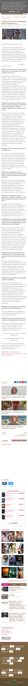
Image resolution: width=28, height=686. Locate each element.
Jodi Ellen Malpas (9, 511)
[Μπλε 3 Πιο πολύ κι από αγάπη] (12, 577)
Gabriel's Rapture (9, 515)
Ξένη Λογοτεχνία (18, 670)
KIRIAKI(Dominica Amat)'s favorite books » (17, 581)
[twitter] (12, 680)
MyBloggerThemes (14, 684)
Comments (22, 584)
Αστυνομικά (5, 658)
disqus (18, 440)
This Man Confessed (10, 510)
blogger (14, 440)
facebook (24, 440)
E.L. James (8, 500)
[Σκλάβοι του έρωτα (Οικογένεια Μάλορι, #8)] (19, 541)
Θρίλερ (16, 658)
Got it (18, 11)
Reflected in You (9, 504)
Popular (14, 584)
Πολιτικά (14, 660)
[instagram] (15, 680)
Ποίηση (4, 660)
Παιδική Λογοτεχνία (11, 672)
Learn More (12, 11)
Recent (5, 584)
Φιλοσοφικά (5, 663)
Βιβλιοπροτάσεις (10, 648)
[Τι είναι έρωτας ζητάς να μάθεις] (3, 496)
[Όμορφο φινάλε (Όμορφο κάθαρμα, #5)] (19, 553)
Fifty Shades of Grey (10, 498)
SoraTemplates (13, 682)
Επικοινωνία (4, 634)
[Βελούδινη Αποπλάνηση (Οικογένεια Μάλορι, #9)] (5, 553)
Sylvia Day (8, 505)
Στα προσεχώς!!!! (5, 529)
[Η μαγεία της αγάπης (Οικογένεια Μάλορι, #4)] (5, 541)
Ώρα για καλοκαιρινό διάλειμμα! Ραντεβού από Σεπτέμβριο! (16, 589)
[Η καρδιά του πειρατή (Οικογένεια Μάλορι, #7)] (12, 541)
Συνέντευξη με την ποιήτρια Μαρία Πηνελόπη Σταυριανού (12, 427)
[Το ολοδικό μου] (19, 578)
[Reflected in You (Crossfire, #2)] (3, 507)
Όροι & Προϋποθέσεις (6, 632)
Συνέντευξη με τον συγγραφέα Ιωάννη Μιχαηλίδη (13, 412)
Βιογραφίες (5, 651)
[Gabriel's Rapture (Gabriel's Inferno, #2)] (3, 519)
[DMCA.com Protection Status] (6, 639)
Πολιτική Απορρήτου (6, 631)
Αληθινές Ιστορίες (19, 646)
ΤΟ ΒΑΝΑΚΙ (12, 595)
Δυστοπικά (5, 670)
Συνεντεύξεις (8, 17)
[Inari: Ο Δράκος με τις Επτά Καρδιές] (12, 565)
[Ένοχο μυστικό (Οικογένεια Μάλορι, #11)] (12, 553)
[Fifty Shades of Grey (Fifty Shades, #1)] (3, 502)
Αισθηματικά (5, 646)
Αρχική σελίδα (5, 629)
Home (2, 17)
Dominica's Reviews (13, 490)
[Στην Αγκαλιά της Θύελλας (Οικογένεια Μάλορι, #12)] (5, 565)
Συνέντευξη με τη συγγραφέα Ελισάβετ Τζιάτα (13, 397)
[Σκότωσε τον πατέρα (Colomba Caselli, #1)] (19, 565)
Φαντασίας (5, 675)
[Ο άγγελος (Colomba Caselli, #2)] (5, 577)
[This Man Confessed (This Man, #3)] (3, 513)
